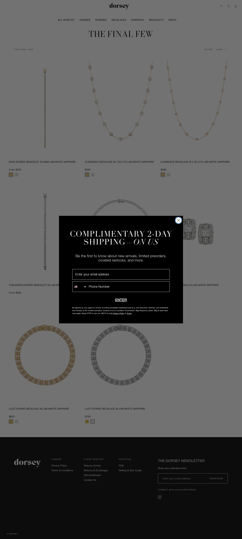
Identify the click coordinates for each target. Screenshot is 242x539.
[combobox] (79, 286)
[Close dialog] (178, 220)
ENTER (121, 300)
